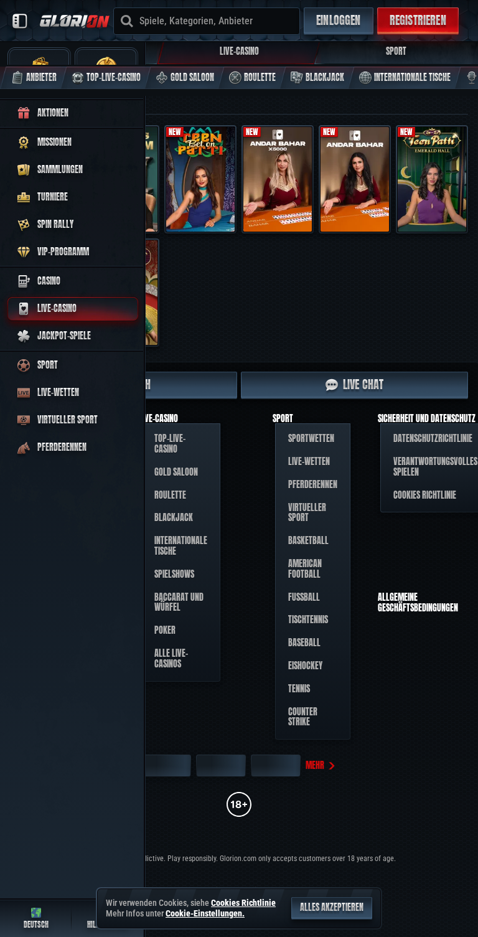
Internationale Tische (180, 546)
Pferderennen (312, 484)
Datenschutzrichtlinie (432, 438)
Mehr (315, 765)
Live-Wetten (309, 461)
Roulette (170, 495)
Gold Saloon (176, 472)
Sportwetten (311, 438)
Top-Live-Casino (169, 444)
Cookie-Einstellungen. (205, 913)
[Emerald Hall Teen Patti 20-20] (432, 179)
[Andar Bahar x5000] (277, 179)
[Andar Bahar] (355, 179)
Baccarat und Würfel (179, 602)
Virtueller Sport (307, 513)
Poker (165, 630)
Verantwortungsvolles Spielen (435, 467)
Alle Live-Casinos (171, 659)
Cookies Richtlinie (424, 495)
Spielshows (174, 574)
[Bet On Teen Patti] (200, 179)
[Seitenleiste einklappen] (20, 21)
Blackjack (173, 517)
